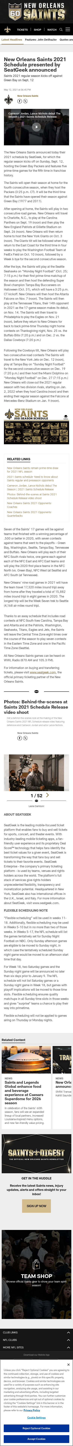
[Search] (61, 29)
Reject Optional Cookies (37, 1428)
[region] (36, 1402)
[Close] (68, 1365)
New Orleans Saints (27, 95)
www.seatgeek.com (43, 672)
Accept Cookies (37, 1438)
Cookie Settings (36, 1417)
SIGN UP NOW (36, 1206)
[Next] (47, 795)
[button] (36, 127)
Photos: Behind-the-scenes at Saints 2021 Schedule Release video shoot (36, 707)
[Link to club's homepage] (7, 28)
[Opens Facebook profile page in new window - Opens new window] (19, 101)
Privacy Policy (32, 1410)
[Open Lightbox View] (36, 780)
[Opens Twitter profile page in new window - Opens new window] (25, 101)
